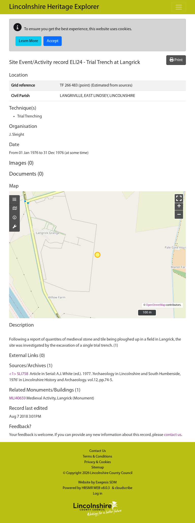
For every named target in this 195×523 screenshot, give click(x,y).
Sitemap (97, 467)
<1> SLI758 (18, 374)
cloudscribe (123, 488)
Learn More (28, 41)
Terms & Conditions (97, 457)
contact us (172, 435)
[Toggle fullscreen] (179, 198)
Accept (52, 41)
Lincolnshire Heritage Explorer (54, 7)
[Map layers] (14, 200)
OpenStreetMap (155, 305)
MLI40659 (17, 398)
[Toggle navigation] (179, 7)
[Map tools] (14, 227)
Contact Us (97, 451)
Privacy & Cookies (97, 462)
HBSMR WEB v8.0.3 (96, 488)
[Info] (14, 218)
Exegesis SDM (106, 482)
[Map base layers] (14, 208)
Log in (97, 494)
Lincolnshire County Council (111, 473)
